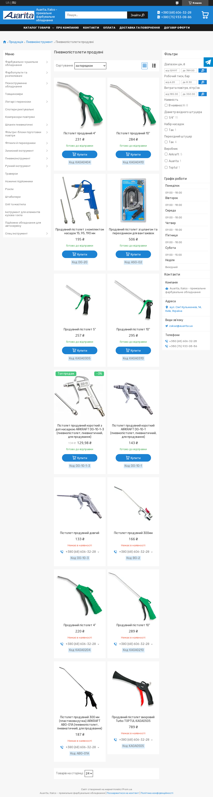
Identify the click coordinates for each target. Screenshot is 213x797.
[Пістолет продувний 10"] (133, 104)
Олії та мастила (15, 204)
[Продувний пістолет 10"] (133, 300)
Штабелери (13, 196)
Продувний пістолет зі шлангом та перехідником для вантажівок (133, 231)
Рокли (9, 189)
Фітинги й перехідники (20, 143)
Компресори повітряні (20, 116)
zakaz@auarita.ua (181, 325)
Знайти (136, 15)
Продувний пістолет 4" (80, 625)
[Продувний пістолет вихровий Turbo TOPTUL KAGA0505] (133, 688)
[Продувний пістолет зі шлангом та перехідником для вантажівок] (133, 200)
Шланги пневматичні (19, 124)
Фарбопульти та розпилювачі (16, 74)
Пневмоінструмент (39, 42)
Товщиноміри (14, 94)
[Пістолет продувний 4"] (79, 104)
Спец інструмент (16, 233)
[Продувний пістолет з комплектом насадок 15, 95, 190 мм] (79, 200)
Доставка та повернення (139, 27)
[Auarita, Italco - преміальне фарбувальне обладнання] (18, 15)
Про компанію (67, 27)
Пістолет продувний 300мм (133, 533)
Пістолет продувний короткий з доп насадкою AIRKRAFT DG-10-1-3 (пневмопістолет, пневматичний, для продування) (80, 431)
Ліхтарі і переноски (18, 101)
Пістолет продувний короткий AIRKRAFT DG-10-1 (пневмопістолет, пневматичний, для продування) (133, 431)
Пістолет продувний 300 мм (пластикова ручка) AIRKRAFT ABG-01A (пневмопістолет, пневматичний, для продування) (79, 722)
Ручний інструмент (18, 165)
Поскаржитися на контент (123, 793)
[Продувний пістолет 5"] (79, 300)
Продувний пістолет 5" (80, 329)
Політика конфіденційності (157, 793)
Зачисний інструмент (19, 150)
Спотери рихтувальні (19, 109)
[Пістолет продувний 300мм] (133, 504)
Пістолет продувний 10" (133, 133)
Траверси (11, 173)
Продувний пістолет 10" (133, 329)
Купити (82, 154)
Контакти (91, 27)
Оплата (109, 27)
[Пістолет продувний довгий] (79, 504)
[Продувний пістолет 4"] (79, 596)
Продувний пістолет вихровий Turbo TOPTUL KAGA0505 (133, 719)
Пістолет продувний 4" (80, 133)
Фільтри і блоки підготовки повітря (23, 134)
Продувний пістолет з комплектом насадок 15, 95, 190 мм (80, 231)
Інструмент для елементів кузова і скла (22, 213)
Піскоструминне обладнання (16, 85)
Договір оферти (177, 27)
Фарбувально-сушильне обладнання (21, 63)
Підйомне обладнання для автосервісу (23, 224)
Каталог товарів (37, 27)
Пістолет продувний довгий (79, 533)
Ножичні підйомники (19, 181)
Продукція (16, 42)
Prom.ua (127, 789)
